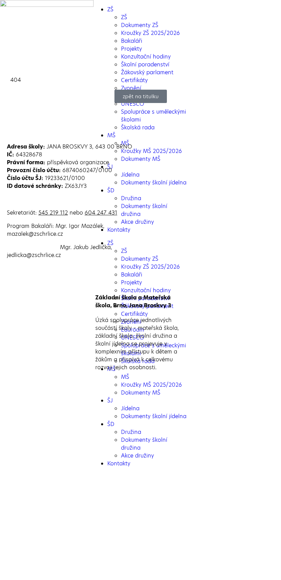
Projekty (131, 49)
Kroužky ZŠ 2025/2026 (150, 33)
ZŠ (110, 9)
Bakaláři (131, 41)
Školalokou (146, 562)
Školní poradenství (145, 64)
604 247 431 (101, 213)
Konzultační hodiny (146, 57)
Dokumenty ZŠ (139, 25)
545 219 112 (53, 213)
